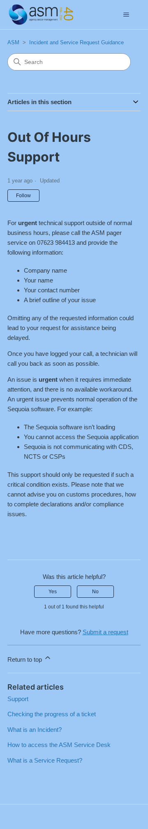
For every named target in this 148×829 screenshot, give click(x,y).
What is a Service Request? (44, 760)
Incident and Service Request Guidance (76, 42)
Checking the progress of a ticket (51, 714)
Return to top (25, 659)
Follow (23, 195)
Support (17, 698)
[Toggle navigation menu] (126, 14)
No (95, 591)
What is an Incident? (34, 729)
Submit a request (105, 632)
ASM (13, 42)
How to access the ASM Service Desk (59, 744)
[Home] (40, 14)
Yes (53, 591)
